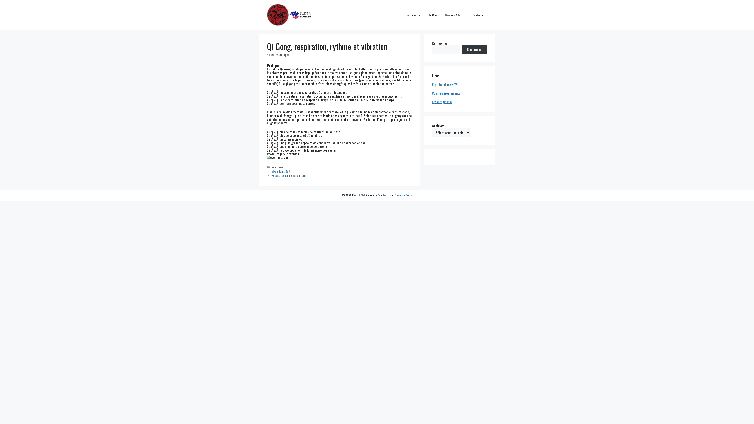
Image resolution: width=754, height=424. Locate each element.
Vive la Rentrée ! (281, 171)
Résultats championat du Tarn (289, 176)
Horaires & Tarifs (455, 15)
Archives (438, 125)
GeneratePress (403, 195)
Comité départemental (446, 93)
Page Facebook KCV (444, 84)
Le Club (433, 15)
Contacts (477, 15)
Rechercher (439, 43)
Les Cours (410, 15)
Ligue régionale (442, 101)
